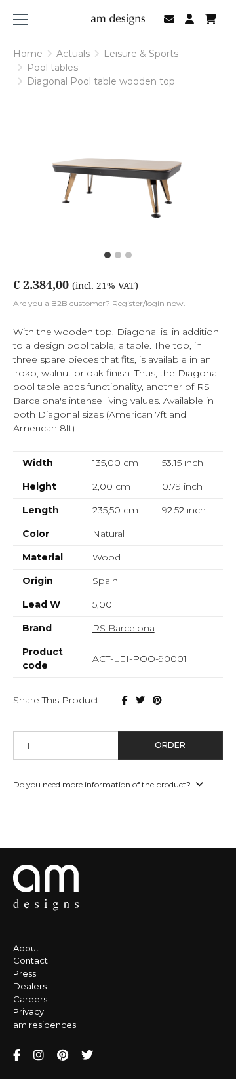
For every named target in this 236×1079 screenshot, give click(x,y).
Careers (30, 999)
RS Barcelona (123, 628)
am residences (44, 1024)
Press (24, 973)
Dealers (30, 986)
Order (170, 745)
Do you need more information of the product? (103, 784)
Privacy (28, 1011)
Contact (30, 960)
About (26, 948)
